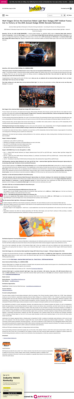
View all (71, 1)
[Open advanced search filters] (64, 15)
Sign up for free (12, 393)
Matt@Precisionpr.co (14, 281)
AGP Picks (3, 1)
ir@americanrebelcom (7, 290)
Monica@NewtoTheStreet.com (18, 279)
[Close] (22, 373)
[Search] (61, 15)
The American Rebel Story (37, 268)
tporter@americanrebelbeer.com (33, 286)
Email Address (7, 387)
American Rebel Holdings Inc (9, 338)
